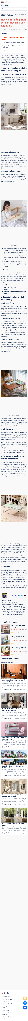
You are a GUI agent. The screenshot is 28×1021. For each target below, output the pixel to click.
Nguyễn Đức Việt (7, 600)
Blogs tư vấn (4, 5)
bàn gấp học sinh (9, 311)
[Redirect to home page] (6, 2)
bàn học (3, 84)
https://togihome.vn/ (18, 586)
